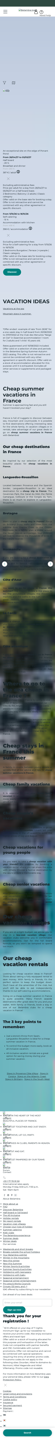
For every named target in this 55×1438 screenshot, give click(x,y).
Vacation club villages (14, 1224)
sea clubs (28, 702)
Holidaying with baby (14, 1275)
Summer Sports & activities (17, 1269)
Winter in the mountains (16, 1257)
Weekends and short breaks (18, 1249)
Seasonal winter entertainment (19, 1280)
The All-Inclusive (11, 1215)
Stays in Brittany (14, 1079)
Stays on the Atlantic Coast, (31, 1076)
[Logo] (28, 10)
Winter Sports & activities (16, 1266)
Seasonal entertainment (16, 1278)
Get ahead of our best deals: (18, 1294)
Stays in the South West (37, 1079)
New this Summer (12, 1263)
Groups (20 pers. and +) (15, 1286)
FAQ (5, 1206)
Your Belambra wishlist (15, 1255)
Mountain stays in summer (17, 313)
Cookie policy (10, 1399)
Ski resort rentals (12, 1221)
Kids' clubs (8, 1232)
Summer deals (10, 1238)
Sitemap (7, 1408)
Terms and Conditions (14, 1396)
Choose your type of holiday (18, 1226)
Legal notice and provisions (17, 1394)
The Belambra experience (16, 1235)
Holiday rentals (11, 1218)
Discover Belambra (13, 1209)
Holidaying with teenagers (17, 1272)
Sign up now (14, 1309)
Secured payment (12, 1405)
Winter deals (10, 1241)
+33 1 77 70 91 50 (11, 1181)
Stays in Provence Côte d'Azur (22, 1073)
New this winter (11, 1260)
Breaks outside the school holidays (21, 1252)
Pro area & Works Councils (17, 1283)
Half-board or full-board (15, 1212)
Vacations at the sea (13, 308)
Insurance (8, 1402)
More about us (10, 1204)
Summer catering (12, 1229)
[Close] (8, 179)
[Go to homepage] (6, 1167)
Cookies (7, 1391)
